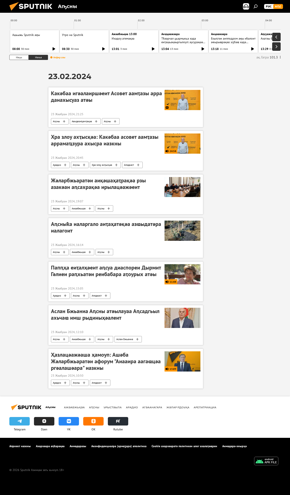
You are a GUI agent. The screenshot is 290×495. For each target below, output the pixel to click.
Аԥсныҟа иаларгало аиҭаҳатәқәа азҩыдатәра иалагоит (106, 227)
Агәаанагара (152, 407)
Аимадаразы (78, 446)
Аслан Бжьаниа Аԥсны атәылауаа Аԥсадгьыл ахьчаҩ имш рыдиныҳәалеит (105, 314)
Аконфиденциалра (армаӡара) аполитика (118, 446)
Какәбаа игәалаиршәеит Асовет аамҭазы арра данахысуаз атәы (106, 96)
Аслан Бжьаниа (124, 339)
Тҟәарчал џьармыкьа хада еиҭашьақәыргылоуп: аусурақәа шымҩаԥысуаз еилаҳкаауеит (182, 42)
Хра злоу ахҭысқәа (102, 164)
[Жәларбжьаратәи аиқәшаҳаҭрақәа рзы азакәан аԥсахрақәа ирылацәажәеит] (182, 187)
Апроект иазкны (20, 446)
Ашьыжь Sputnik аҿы (26, 35)
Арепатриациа (205, 407)
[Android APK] (266, 461)
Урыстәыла (113, 407)
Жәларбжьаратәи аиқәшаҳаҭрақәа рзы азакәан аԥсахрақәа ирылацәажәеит (98, 183)
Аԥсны (56, 121)
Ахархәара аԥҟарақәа (50, 446)
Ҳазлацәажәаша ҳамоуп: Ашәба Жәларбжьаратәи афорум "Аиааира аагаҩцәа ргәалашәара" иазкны (106, 361)
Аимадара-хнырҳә (234, 446)
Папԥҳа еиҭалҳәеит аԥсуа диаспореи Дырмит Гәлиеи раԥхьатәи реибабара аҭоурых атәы (106, 271)
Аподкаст (129, 164)
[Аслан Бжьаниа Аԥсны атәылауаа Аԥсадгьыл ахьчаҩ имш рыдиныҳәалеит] (182, 318)
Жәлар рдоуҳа (177, 407)
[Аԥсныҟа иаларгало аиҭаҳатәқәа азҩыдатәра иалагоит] (182, 231)
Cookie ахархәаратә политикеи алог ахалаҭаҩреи (184, 446)
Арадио (57, 164)
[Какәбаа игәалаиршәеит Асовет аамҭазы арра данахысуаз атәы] (182, 100)
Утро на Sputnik (72, 35)
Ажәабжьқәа (79, 208)
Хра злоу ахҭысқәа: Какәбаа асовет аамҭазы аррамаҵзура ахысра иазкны (104, 140)
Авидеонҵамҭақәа (82, 121)
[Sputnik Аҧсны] (32, 12)
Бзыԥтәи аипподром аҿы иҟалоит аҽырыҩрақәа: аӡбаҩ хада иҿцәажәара (233, 42)
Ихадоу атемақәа (123, 38)
